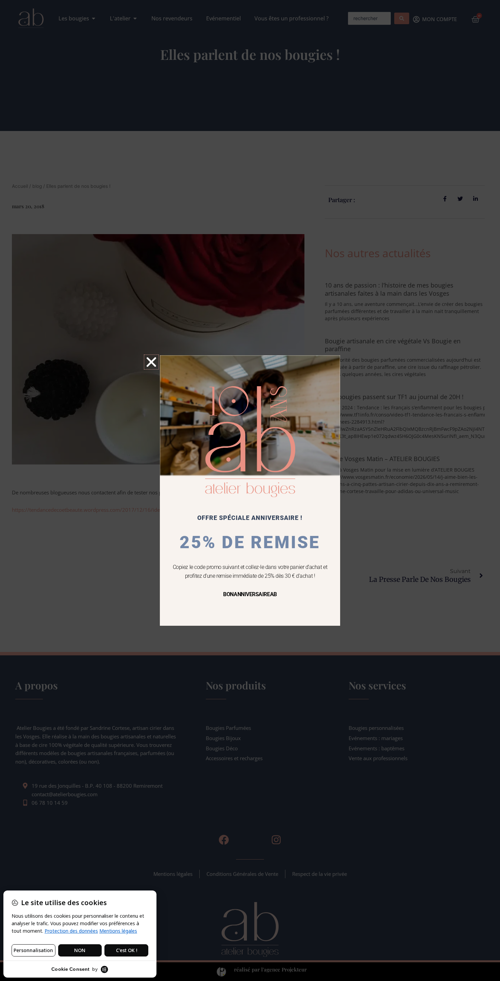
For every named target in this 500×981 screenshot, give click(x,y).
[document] (250, 490)
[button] (151, 362)
